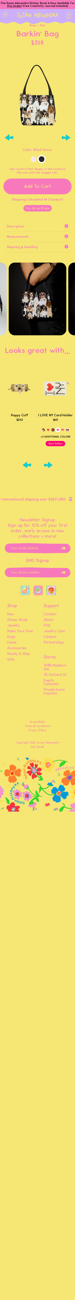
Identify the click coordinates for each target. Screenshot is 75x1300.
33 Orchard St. (55, 675)
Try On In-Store (37, 208)
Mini (42, 25)
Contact (50, 614)
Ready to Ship (18, 654)
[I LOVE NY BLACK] (53, 429)
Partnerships (54, 643)
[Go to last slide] (9, 137)
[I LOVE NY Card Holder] (55, 388)
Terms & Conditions (37, 726)
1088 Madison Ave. (55, 667)
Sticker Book (17, 620)
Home (12, 643)
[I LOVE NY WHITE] (57, 429)
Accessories (16, 648)
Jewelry (13, 626)
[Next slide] (65, 137)
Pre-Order (14, 6)
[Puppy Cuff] (19, 388)
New (10, 614)
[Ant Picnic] (67, 429)
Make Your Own (20, 631)
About (48, 620)
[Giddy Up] (43, 429)
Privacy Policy (37, 730)
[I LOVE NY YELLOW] (48, 429)
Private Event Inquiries (54, 691)
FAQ (47, 626)
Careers (50, 637)
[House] (62, 429)
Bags (11, 637)
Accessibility (37, 722)
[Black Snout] (42, 159)
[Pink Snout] (34, 159)
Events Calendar (51, 682)
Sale (10, 659)
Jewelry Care (54, 631)
